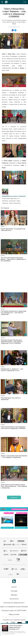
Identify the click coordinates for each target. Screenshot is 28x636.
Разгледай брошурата (19, 509)
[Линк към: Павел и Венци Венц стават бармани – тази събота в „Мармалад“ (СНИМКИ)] (14, 422)
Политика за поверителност (14, 603)
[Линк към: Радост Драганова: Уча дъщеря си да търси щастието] (14, 224)
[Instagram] (13, 623)
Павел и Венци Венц (14, 203)
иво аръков (12, 201)
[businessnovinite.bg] (22, 551)
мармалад (5, 201)
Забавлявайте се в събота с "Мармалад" (14, 196)
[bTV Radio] (14, 569)
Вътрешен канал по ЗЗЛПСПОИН (14, 610)
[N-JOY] (6, 569)
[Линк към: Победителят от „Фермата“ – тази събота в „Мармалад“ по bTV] (14, 364)
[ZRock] (18, 574)
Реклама (14, 591)
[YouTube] (19, 623)
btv (19, 198)
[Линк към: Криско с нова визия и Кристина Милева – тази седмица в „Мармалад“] (14, 451)
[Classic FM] (10, 574)
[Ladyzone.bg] (12, 554)
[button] (24, 39)
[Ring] (23, 544)
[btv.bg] (5, 541)
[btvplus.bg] (5, 551)
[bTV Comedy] (12, 541)
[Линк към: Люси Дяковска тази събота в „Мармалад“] (14, 393)
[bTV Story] (15, 544)
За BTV (14, 587)
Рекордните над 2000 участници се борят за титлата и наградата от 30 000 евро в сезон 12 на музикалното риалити (14, 632)
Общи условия (14, 614)
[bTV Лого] (14, 581)
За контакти (14, 599)
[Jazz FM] (22, 569)
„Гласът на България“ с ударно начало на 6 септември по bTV (15, 627)
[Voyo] (5, 554)
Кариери (14, 595)
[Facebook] (7, 623)
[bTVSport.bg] (21, 555)
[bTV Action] (6, 544)
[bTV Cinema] (21, 541)
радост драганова (11, 198)
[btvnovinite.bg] (13, 551)
